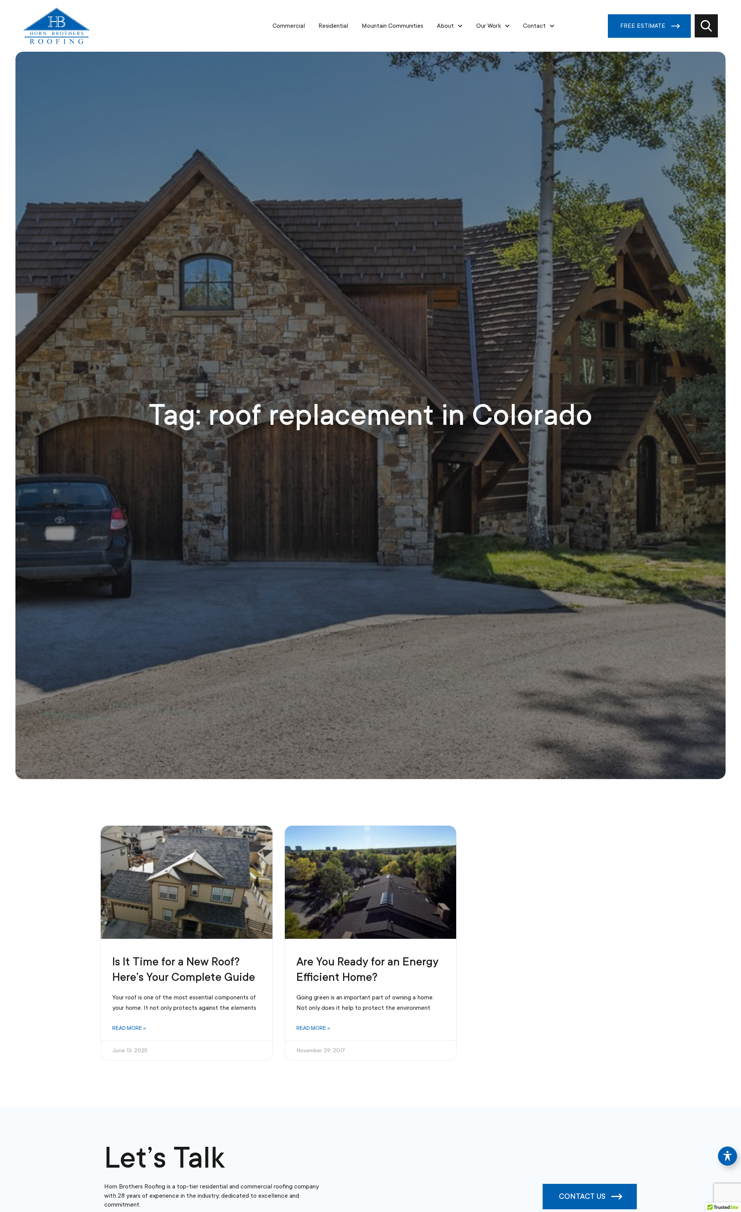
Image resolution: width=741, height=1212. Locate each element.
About (445, 25)
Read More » (129, 1028)
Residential (333, 25)
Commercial (288, 25)
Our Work (488, 25)
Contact (534, 25)
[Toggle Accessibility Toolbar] (727, 1156)
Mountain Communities (392, 25)
